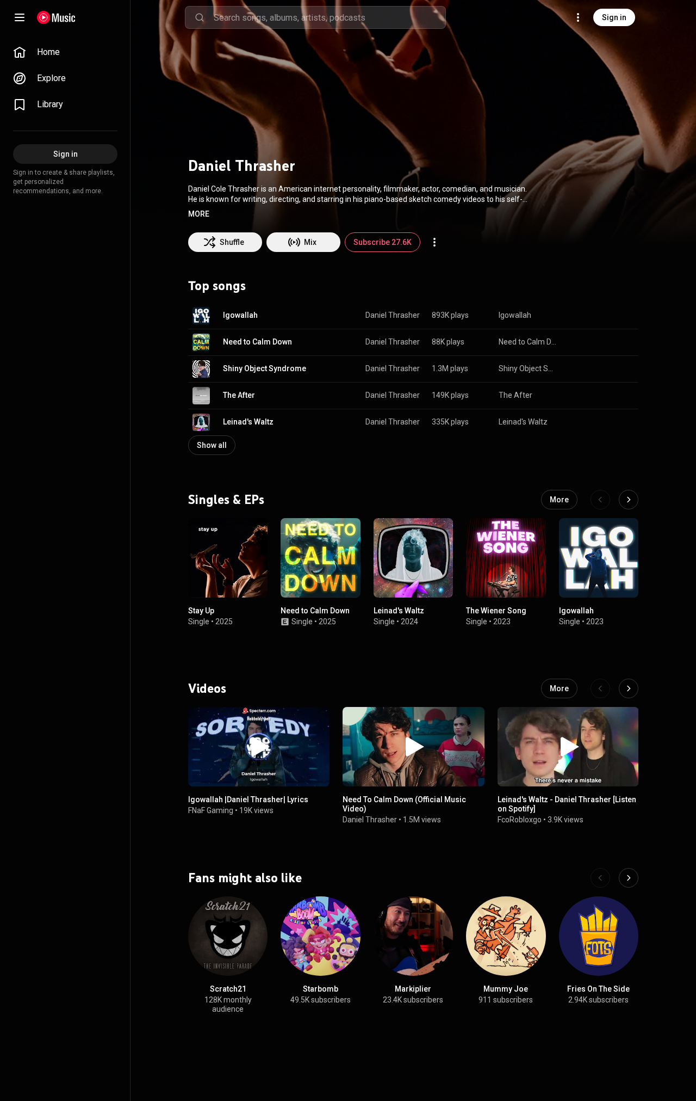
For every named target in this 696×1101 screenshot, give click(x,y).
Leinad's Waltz (248, 421)
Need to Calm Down (257, 341)
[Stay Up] (228, 558)
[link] (65, 52)
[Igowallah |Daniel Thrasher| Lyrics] (259, 746)
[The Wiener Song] (505, 558)
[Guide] (19, 17)
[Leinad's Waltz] (413, 558)
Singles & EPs (226, 499)
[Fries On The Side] (598, 936)
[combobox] (329, 17)
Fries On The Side (598, 989)
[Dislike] (596, 315)
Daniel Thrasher (392, 315)
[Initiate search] (199, 17)
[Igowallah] (598, 558)
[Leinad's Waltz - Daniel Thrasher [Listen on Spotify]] (568, 746)
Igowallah (240, 315)
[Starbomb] (320, 936)
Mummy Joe (505, 989)
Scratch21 (228, 989)
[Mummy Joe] (505, 936)
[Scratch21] (228, 936)
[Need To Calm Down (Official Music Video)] (413, 746)
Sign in (614, 17)
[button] (198, 214)
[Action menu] (434, 242)
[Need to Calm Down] (320, 558)
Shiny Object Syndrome (264, 368)
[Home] (56, 17)
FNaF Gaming (210, 811)
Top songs (217, 285)
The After (239, 395)
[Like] (575, 315)
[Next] (628, 500)
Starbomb (320, 989)
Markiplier (413, 989)
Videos (207, 688)
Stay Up (201, 610)
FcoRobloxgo (520, 819)
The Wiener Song (496, 610)
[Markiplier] (413, 936)
